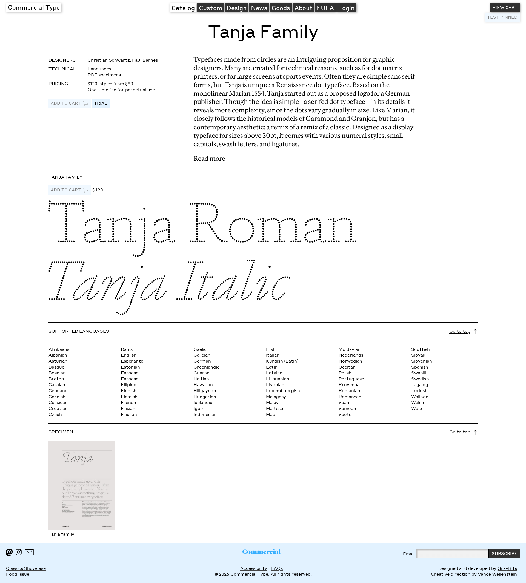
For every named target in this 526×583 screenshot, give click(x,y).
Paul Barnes (145, 60)
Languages (99, 68)
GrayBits (507, 568)
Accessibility (253, 568)
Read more (209, 158)
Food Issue (17, 574)
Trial (100, 103)
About (304, 8)
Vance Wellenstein (497, 574)
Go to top (459, 331)
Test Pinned (502, 17)
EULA (325, 8)
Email (408, 553)
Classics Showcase (26, 568)
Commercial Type (34, 7)
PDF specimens (104, 74)
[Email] (29, 552)
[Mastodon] (9, 552)
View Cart (505, 7)
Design (237, 8)
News (259, 8)
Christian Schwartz (109, 60)
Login (346, 8)
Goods (280, 8)
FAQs (277, 568)
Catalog (183, 8)
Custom (210, 8)
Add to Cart (66, 103)
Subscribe (505, 553)
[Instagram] (19, 552)
